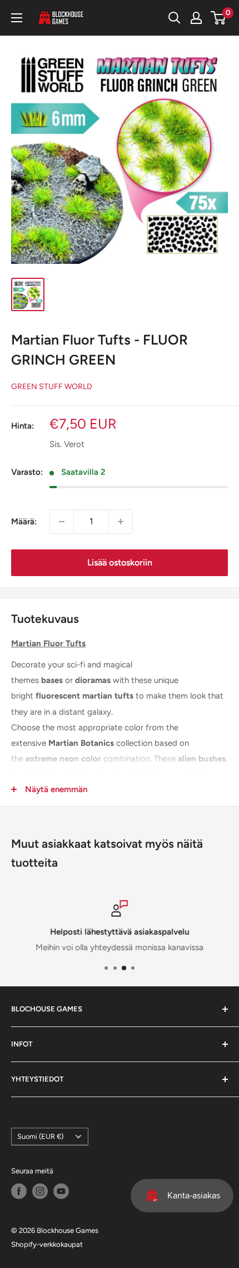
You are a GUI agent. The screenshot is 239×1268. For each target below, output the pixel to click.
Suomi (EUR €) (40, 1136)
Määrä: (24, 522)
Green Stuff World (51, 386)
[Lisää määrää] (120, 521)
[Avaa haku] (174, 18)
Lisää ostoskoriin (119, 562)
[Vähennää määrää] (61, 521)
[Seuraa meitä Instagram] (40, 1191)
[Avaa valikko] (16, 17)
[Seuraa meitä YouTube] (61, 1191)
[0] (219, 17)
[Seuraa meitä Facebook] (19, 1191)
